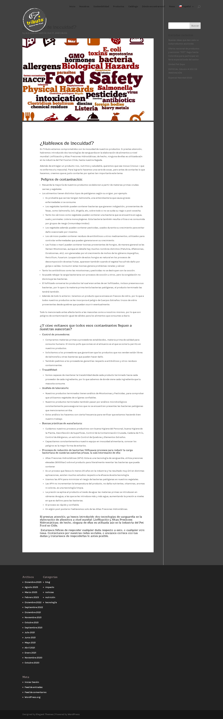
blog (64, 33)
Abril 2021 (30, 647)
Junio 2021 (30, 637)
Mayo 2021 (30, 642)
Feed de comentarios (36, 692)
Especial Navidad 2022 (180, 77)
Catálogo (133, 6)
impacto (49, 587)
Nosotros (84, 6)
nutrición (50, 597)
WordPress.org (32, 697)
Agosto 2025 (31, 587)
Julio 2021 (30, 632)
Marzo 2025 (31, 592)
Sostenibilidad (101, 6)
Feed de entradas (34, 687)
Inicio (72, 6)
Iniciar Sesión (32, 682)
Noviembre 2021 (33, 617)
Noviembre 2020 (33, 657)
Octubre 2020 (32, 662)
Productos (118, 6)
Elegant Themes (45, 714)
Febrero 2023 (32, 597)
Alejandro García (35, 33)
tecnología (51, 602)
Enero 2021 (30, 652)
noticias (49, 592)
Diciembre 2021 (33, 612)
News (172, 6)
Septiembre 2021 (33, 627)
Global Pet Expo (176, 64)
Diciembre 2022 (33, 602)
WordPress (74, 714)
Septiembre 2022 (34, 607)
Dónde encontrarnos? (153, 6)
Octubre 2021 (32, 622)
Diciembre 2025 (33, 582)
